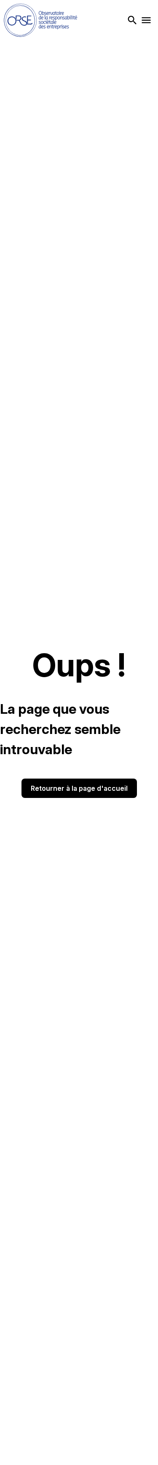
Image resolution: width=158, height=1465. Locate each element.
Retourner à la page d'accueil (79, 788)
